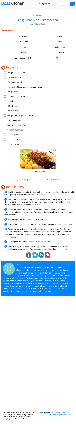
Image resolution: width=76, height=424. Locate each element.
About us (63, 415)
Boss (13, 3)
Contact (70, 415)
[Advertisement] (38, 323)
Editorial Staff (31, 264)
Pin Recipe (54, 179)
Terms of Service (67, 412)
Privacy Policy (55, 412)
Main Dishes (37, 15)
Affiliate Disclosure (53, 415)
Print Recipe (24, 179)
